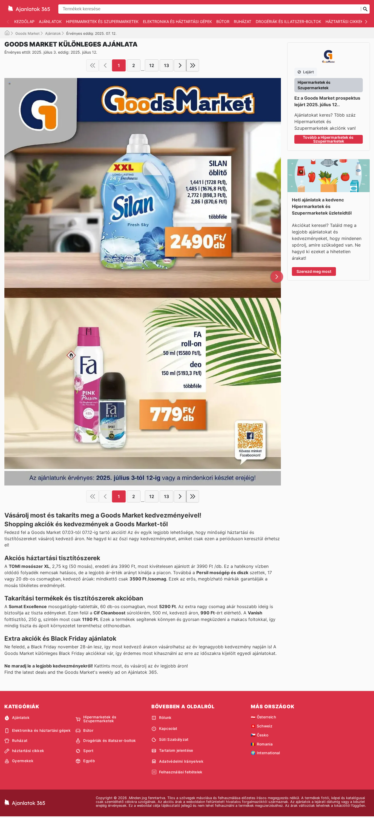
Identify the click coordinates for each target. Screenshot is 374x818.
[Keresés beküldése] (365, 9)
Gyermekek (22, 761)
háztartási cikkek (344, 21)
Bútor (222, 21)
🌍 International (265, 753)
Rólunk (165, 717)
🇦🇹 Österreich (263, 717)
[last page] (192, 65)
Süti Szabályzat (174, 739)
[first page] (92, 65)
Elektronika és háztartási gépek (177, 21)
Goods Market (27, 33)
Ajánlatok (50, 21)
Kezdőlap (24, 21)
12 (151, 65)
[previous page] (105, 65)
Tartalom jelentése (176, 750)
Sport (88, 750)
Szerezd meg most (314, 271)
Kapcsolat (168, 728)
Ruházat (242, 21)
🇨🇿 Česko (259, 735)
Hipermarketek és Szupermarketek (102, 21)
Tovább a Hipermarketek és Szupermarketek (328, 139)
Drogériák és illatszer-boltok (288, 21)
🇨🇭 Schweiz (261, 726)
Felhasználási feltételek (181, 772)
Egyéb (89, 761)
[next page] (180, 65)
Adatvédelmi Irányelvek (181, 761)
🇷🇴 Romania (262, 744)
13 (166, 65)
